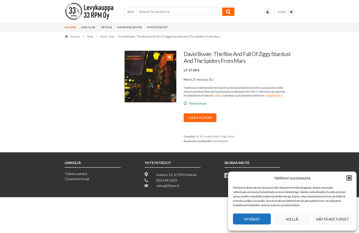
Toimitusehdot (76, 174)
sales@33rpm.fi (274, 95)
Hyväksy (252, 219)
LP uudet (205, 136)
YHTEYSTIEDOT (157, 27)
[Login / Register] (267, 12)
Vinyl (231, 136)
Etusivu (75, 36)
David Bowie (219, 141)
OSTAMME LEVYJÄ (129, 27)
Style (90, 36)
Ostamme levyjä (77, 179)
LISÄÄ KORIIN (200, 118)
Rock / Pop (107, 36)
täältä (217, 95)
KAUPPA (70, 27)
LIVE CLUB (88, 27)
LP (197, 136)
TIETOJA (106, 27)
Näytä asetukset (332, 219)
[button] (349, 177)
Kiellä (292, 219)
